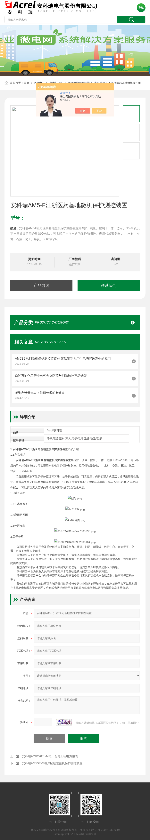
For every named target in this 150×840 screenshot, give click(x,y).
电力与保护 (56, 82)
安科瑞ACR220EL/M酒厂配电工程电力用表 (50, 756)
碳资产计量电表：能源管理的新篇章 (40, 393)
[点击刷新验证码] (64, 722)
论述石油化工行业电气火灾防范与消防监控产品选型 (51, 375)
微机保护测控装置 (79, 82)
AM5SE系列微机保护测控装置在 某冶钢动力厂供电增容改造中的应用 (63, 358)
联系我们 (108, 285)
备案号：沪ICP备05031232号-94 (100, 829)
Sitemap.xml (61, 834)
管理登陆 (91, 834)
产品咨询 (41, 285)
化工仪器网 (77, 834)
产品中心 (39, 82)
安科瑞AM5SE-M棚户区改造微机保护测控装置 (52, 763)
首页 (26, 82)
